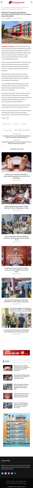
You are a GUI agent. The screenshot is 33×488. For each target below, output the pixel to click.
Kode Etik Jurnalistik (10, 481)
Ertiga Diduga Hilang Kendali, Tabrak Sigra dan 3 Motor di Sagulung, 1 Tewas (22, 376)
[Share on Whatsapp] (26, 130)
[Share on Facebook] (18, 130)
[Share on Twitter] (20, 130)
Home (3, 7)
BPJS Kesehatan (6, 124)
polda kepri (23, 124)
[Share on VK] (25, 130)
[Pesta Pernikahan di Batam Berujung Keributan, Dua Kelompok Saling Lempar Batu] (16, 224)
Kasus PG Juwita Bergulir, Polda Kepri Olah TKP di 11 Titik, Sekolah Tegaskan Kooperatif (21, 405)
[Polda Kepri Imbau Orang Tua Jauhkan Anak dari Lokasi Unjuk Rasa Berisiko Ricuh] (16, 256)
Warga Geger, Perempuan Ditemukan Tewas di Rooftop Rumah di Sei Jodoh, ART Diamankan (16, 176)
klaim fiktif (15, 124)
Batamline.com (6, 46)
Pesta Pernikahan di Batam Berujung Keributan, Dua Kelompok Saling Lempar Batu (16, 238)
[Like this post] (16, 130)
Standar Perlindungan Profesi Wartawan (16, 483)
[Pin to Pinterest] (21, 130)
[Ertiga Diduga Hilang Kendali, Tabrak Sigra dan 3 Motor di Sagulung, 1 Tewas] (16, 194)
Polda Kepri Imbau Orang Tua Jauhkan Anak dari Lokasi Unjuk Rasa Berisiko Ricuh (16, 270)
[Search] (31, 2)
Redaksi (9, 18)
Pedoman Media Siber (21, 481)
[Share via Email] (28, 130)
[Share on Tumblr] (23, 130)
